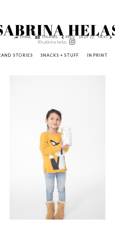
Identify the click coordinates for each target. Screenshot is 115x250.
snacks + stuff (60, 55)
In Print (97, 55)
